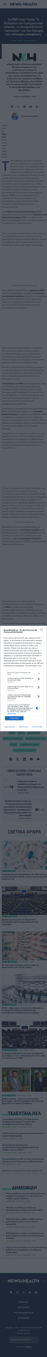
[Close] (42, 630)
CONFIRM (14, 718)
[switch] (38, 679)
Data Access (23, 727)
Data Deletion (10, 727)
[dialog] (23, 678)
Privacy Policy (37, 727)
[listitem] (23, 673)
